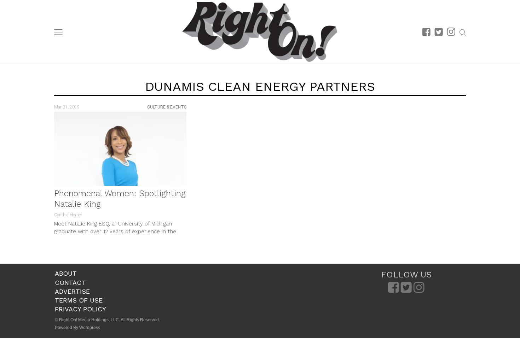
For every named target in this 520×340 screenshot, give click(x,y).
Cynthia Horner (68, 214)
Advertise (72, 291)
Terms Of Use (79, 300)
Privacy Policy (80, 309)
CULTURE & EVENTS (166, 107)
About (66, 273)
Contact (70, 282)
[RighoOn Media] (259, 32)
